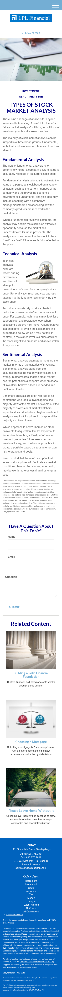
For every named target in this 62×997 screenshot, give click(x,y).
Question (11, 577)
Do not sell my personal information (22, 967)
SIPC (32, 980)
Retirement (31, 880)
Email (11, 557)
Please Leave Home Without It (31, 811)
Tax (31, 894)
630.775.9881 (33, 32)
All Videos (31, 908)
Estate (31, 887)
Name (11, 536)
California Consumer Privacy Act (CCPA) (37, 961)
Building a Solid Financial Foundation (31, 674)
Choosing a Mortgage (31, 742)
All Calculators (31, 911)
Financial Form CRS (14, 914)
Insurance (31, 891)
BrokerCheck (8, 922)
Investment (31, 884)
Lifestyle (31, 901)
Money (31, 897)
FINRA (25, 980)
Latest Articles (31, 904)
